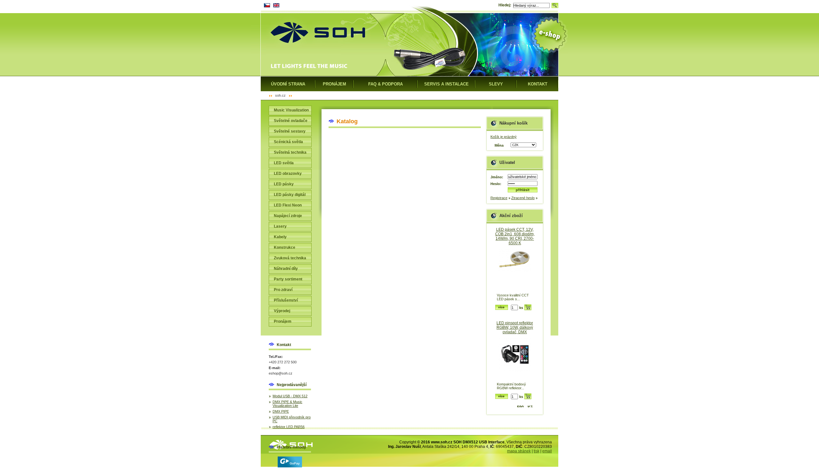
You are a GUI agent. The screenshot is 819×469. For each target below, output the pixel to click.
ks (521, 308)
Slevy (496, 84)
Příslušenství (286, 300)
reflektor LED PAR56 (289, 427)
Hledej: (504, 5)
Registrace (498, 198)
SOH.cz (280, 95)
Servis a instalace (446, 84)
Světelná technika (290, 152)
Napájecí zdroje (288, 216)
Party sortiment (288, 279)
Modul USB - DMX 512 (290, 396)
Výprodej (282, 311)
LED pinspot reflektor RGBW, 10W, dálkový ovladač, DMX (515, 327)
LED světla (284, 163)
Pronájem (282, 321)
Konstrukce (284, 247)
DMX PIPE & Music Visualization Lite (287, 404)
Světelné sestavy (290, 131)
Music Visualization (291, 110)
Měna (499, 145)
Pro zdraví (283, 289)
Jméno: (496, 177)
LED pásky (284, 184)
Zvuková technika (290, 258)
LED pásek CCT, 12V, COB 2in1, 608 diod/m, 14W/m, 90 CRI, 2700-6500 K (515, 236)
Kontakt (537, 84)
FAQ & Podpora (385, 84)
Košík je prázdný (503, 137)
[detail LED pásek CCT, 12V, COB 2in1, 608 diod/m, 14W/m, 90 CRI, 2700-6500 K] (514, 270)
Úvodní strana (288, 84)
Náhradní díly (286, 268)
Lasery (280, 226)
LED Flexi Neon (288, 205)
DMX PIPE (281, 411)
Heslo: (495, 184)
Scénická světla (288, 142)
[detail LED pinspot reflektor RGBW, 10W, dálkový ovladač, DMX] (514, 359)
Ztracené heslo (523, 198)
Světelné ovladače (290, 120)
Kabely (280, 237)
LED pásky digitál (290, 194)
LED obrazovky (288, 173)
